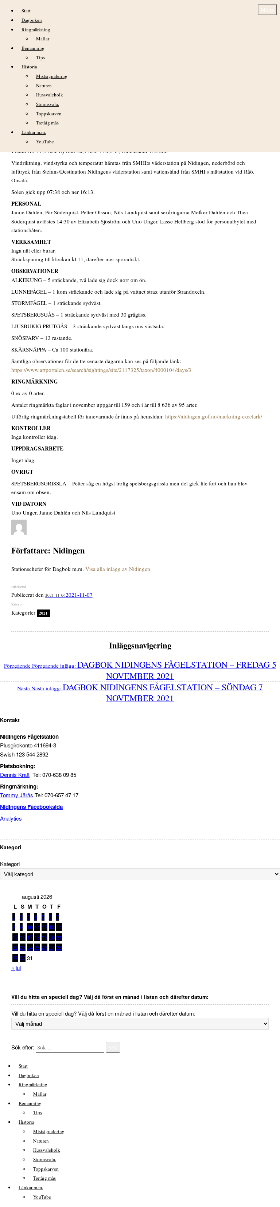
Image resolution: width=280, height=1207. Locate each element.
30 (23, 958)
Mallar (42, 38)
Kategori (10, 863)
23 (23, 947)
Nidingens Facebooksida (31, 807)
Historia (29, 66)
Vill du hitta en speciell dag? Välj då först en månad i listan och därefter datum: (103, 1013)
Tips (40, 57)
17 (30, 937)
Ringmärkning (36, 29)
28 (59, 947)
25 (37, 947)
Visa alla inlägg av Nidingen (117, 568)
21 (59, 937)
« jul (16, 968)
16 (23, 937)
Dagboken (32, 20)
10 (30, 927)
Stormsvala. (47, 104)
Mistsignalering (51, 76)
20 (52, 937)
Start (26, 10)
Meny (267, 9)
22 (15, 947)
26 (44, 947)
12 (44, 927)
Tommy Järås (16, 795)
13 (52, 927)
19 (44, 937)
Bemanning (33, 48)
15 (15, 937)
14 (59, 927)
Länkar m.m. (34, 132)
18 (37, 937)
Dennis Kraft (15, 774)
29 (15, 958)
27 (52, 947)
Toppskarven (49, 113)
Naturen (44, 85)
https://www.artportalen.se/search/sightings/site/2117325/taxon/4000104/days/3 (101, 369)
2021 (43, 613)
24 (30, 947)
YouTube (45, 141)
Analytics (11, 818)
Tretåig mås (47, 122)
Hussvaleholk (49, 94)
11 (37, 927)
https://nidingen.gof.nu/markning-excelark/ (213, 416)
